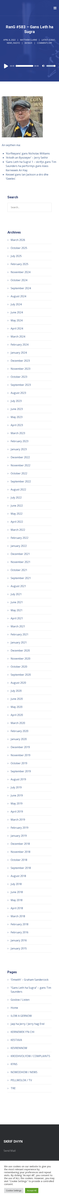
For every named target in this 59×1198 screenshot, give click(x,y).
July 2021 (16, 594)
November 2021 (20, 562)
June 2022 (17, 505)
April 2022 (17, 521)
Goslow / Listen (20, 999)
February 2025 (19, 264)
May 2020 (16, 707)
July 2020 (16, 691)
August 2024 (18, 296)
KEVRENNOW (19, 1048)
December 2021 (20, 554)
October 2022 (19, 473)
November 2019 (20, 755)
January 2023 (19, 449)
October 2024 (19, 280)
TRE (13, 1088)
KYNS (14, 1064)
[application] (29, 66)
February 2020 (19, 731)
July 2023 (16, 401)
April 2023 (17, 425)
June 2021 (17, 602)
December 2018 (20, 844)
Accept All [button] (31, 1190)
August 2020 (18, 683)
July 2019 (16, 787)
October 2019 (19, 763)
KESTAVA (16, 1040)
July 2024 (16, 304)
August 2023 (18, 393)
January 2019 (19, 835)
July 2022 (16, 497)
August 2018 (18, 876)
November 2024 (20, 272)
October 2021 (19, 570)
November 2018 (20, 852)
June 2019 (17, 795)
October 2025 (19, 248)
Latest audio (48, 39)
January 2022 (19, 546)
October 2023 (19, 377)
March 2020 (18, 723)
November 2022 (20, 465)
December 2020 (20, 650)
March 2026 (18, 240)
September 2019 (21, 771)
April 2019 (17, 811)
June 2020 (17, 699)
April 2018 (17, 908)
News (9, 43)
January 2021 (19, 642)
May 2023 (16, 417)
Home (14, 1008)
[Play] (6, 66)
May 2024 (16, 320)
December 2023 (20, 360)
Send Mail (10, 1150)
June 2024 (17, 312)
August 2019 (18, 779)
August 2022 (18, 489)
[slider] (51, 68)
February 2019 (19, 827)
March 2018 (18, 916)
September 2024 (21, 288)
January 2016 (19, 940)
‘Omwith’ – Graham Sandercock (30, 979)
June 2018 (17, 892)
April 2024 (17, 328)
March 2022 (18, 530)
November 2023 (20, 369)
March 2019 (18, 819)
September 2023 (21, 385)
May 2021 (16, 610)
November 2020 (20, 658)
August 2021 (18, 586)
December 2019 (20, 747)
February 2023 (19, 441)
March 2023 (18, 433)
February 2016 (19, 932)
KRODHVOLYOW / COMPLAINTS (30, 1056)
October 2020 (19, 666)
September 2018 (21, 868)
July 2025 (16, 256)
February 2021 (19, 634)
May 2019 (16, 803)
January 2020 (19, 739)
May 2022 (16, 513)
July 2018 (16, 884)
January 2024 (19, 352)
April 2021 (17, 618)
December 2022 (20, 457)
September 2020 (21, 674)
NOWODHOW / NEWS (24, 1072)
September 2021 (21, 578)
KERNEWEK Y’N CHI (22, 1032)
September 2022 (21, 481)
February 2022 (19, 538)
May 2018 (16, 900)
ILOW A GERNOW (21, 1016)
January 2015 (19, 948)
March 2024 (18, 336)
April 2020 (17, 715)
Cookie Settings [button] (13, 1190)
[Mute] (43, 66)
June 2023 (17, 409)
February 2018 (19, 924)
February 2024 (19, 344)
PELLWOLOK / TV (21, 1080)
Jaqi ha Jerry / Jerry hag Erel (27, 1024)
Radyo (16, 43)
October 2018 (19, 860)
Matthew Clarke (28, 39)
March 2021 (18, 626)
